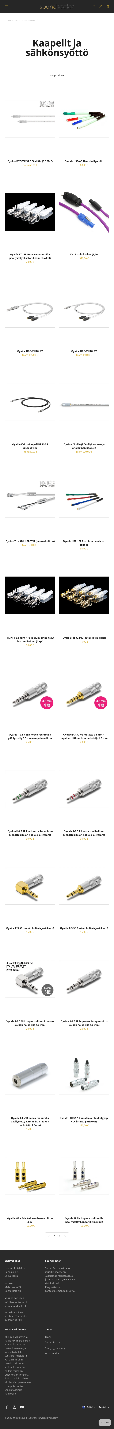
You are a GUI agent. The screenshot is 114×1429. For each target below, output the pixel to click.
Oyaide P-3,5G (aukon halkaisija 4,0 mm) (84, 928)
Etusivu (8, 20)
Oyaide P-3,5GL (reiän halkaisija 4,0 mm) (30, 928)
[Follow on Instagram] (14, 1407)
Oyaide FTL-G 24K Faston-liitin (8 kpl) (84, 637)
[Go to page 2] (65, 1236)
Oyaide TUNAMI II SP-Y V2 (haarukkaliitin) (30, 541)
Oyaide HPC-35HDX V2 (84, 351)
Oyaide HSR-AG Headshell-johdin (84, 161)
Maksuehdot (52, 1353)
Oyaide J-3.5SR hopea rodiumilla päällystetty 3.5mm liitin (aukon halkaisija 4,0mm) (30, 1121)
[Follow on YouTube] (22, 1407)
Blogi (48, 1337)
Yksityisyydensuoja (55, 1348)
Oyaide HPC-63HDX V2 (30, 351)
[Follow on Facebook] (7, 1407)
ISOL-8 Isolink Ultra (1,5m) (84, 254)
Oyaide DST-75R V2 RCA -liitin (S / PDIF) (30, 161)
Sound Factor (52, 1342)
